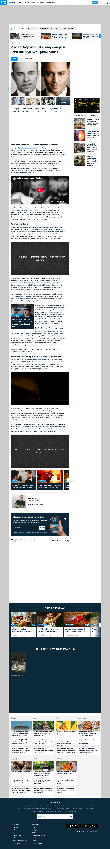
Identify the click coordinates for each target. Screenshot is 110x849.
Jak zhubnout (19, 806)
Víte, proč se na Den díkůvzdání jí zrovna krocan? (22, 630)
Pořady (27, 2)
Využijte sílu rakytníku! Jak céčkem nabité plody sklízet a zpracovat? (66, 772)
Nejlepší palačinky (62, 811)
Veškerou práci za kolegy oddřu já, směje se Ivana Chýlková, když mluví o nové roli (43, 733)
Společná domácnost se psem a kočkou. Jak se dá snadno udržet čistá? (65, 790)
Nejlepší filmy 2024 (30, 806)
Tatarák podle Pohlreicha (64, 808)
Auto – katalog (21, 808)
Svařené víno (51, 808)
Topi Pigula (22, 60)
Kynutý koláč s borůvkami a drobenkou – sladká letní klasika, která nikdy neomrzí (88, 750)
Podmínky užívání (16, 835)
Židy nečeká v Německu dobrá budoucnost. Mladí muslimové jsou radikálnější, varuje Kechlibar (21, 733)
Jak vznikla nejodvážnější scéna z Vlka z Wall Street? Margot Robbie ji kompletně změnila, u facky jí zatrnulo (21, 791)
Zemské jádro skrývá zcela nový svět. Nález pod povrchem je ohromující (93, 134)
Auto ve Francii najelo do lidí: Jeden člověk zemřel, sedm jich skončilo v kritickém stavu (20, 741)
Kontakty (34, 832)
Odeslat (42, 528)
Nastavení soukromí (37, 843)
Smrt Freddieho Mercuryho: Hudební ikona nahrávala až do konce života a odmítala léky (48, 630)
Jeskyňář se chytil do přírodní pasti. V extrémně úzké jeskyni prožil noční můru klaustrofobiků (75, 630)
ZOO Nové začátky (89, 806)
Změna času (58, 806)
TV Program (34, 2)
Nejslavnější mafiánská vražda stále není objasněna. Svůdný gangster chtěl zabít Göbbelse (22, 486)
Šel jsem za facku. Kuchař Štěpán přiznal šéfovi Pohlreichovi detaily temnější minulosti (43, 741)
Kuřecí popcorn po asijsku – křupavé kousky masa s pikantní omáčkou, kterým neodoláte (87, 733)
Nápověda (34, 838)
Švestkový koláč (73, 811)
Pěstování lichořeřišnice (86, 808)
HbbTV (14, 832)
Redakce (34, 840)
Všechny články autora (35, 504)
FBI (38, 360)
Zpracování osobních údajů (38, 835)
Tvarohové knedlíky (50, 811)
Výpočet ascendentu (37, 811)
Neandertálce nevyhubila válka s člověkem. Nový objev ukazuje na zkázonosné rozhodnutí (92, 160)
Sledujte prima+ (51, 2)
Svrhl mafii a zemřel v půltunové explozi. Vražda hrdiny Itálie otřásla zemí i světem (49, 486)
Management (35, 824)
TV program (50, 806)
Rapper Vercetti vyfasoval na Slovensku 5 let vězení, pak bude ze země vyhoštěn (43, 781)
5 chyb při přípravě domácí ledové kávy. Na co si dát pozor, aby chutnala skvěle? (88, 741)
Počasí (70, 806)
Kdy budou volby (77, 806)
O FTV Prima (15, 824)
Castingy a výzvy (36, 830)
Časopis (42, 2)
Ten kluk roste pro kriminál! (28, 148)
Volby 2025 (43, 808)
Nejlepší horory (41, 806)
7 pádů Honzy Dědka (33, 808)
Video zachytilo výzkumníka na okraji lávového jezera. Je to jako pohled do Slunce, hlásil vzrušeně (66, 750)
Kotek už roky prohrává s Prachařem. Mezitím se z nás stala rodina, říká (43, 750)
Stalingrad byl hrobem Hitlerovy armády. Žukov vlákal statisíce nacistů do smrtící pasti (93, 147)
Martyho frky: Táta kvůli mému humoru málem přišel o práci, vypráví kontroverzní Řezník (42, 773)
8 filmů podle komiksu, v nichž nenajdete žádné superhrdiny (20, 781)
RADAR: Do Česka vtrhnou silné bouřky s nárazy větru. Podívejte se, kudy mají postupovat (21, 750)
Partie (65, 806)
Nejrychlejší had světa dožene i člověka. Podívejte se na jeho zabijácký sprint (93, 122)
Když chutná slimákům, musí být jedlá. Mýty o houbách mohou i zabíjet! (65, 781)
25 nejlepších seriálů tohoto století (21, 771)
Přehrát (15, 667)
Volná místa (15, 827)
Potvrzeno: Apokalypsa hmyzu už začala (66, 732)
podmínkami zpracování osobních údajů (38, 532)
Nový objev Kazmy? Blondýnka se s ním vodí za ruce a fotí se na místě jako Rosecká (43, 790)
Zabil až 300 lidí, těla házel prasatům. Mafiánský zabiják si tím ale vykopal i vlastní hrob (22, 323)
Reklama (14, 830)
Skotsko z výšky (16, 669)
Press (33, 827)
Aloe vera (75, 808)
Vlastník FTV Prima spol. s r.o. (19, 840)
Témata (21, 2)
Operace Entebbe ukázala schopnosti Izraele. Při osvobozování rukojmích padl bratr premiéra (66, 742)
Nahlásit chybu (16, 843)
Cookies (14, 838)
